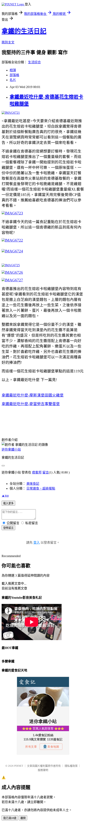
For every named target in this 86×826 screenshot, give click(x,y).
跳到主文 (8, 42)
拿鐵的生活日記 (24, 31)
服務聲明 (43, 770)
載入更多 (8, 503)
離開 (23, 818)
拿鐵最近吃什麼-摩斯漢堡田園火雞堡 (33, 395)
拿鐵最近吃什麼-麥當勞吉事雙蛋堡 (31, 404)
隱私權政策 (71, 765)
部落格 (14, 75)
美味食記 (32, 483)
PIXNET (18, 765)
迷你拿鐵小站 (11, 449)
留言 (45, 472)
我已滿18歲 (9, 818)
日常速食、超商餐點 (40, 488)
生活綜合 (34, 62)
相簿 (13, 70)
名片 (13, 80)
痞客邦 (37, 472)
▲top (5, 495)
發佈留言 (8, 527)
